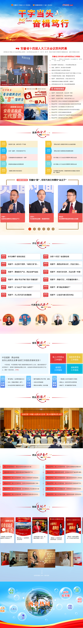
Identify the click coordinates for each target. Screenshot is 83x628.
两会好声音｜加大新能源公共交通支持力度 (62, 106)
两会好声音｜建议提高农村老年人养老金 (61, 118)
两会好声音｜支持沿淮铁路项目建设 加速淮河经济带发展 (66, 104)
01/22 (46, 280)
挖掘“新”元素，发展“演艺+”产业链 (17, 144)
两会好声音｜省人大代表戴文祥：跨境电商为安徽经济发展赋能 (65, 489)
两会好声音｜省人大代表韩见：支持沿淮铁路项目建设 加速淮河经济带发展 (22, 483)
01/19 (46, 296)
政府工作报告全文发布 (74, 52)
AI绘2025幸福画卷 (38, 382)
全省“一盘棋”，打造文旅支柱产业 (17, 151)
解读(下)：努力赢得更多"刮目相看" (68, 385)
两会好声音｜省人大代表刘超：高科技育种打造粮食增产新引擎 (65, 483)
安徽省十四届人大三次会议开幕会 (62, 572)
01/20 (46, 288)
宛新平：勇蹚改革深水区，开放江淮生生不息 (63, 78)
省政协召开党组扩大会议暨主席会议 (60, 70)
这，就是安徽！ (36, 538)
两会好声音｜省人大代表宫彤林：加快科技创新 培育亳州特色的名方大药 (65, 494)
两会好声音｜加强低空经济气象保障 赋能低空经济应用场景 (66, 115)
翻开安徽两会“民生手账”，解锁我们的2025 (43, 379)
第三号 (46, 52)
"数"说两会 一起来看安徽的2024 (16, 379)
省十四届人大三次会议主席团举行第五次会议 (65, 157)
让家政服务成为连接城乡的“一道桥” (17, 157)
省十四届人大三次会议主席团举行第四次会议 (65, 164)
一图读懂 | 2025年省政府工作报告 (68, 379)
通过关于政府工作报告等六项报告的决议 (58, 52)
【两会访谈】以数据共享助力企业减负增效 (64, 144)
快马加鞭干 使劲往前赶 (16, 256)
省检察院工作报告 (75, 368)
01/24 (3, 265)
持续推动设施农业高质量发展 (16, 164)
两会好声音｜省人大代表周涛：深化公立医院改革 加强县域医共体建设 (22, 477)
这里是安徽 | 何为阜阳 (71, 538)
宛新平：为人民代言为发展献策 (20, 295)
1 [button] (29, 229)
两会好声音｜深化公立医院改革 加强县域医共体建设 (65, 101)
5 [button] (48, 229)
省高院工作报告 (58, 368)
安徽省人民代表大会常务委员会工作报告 (66, 56)
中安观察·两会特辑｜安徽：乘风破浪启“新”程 (63, 76)
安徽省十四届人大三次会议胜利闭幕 (43, 48)
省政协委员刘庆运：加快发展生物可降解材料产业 (18, 472)
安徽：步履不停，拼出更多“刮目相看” (61, 67)
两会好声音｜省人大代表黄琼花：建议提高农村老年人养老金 (64, 477)
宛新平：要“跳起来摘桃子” (60, 287)
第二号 (42, 52)
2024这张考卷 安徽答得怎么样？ (16, 385)
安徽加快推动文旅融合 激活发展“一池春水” (62, 81)
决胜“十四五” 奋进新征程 (59, 256)
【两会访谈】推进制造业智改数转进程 (63, 151)
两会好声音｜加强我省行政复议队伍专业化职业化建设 (65, 109)
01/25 (3, 257)
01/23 (3, 280)
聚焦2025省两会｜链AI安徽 (41, 385)
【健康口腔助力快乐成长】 (15, 170)
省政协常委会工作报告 (75, 358)
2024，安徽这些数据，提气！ (15, 382)
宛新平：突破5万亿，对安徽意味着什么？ (65, 279)
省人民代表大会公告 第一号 (33, 52)
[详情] (17, 370)
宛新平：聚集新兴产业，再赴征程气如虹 (61, 95)
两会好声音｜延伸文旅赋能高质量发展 (61, 112)
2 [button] (34, 229)
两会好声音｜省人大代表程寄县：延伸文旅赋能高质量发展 (64, 466)
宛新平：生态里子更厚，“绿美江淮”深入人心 (62, 98)
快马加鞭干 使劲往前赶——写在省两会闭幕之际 (63, 64)
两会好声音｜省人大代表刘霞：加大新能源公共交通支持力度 (21, 489)
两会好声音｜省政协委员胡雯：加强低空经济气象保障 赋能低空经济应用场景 (65, 472)
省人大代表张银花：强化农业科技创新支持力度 (17, 466)
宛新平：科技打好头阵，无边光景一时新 (61, 93)
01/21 (3, 288)
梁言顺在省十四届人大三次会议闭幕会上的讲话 (14, 52)
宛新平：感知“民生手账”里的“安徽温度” (23, 279)
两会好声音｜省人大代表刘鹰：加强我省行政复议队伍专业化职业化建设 (22, 494)
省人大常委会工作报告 (58, 358)
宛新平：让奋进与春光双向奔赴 (62, 295)
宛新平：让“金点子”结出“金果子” (20, 287)
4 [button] (43, 229)
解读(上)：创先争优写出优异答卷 (68, 382)
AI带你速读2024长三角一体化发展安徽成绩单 (63, 84)
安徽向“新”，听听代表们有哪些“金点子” (47, 180)
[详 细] (63, 60)
